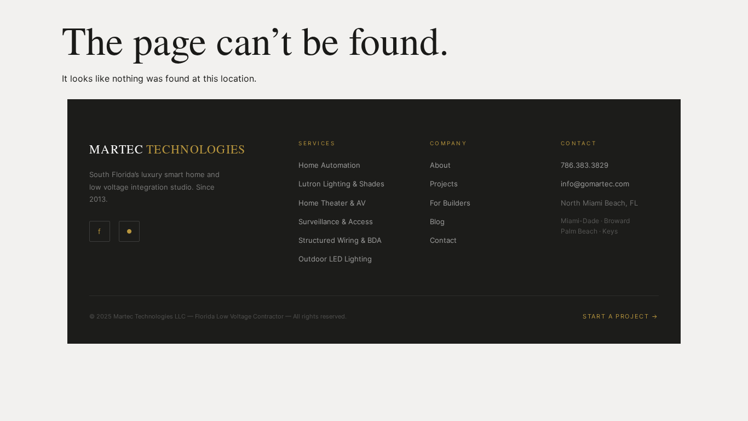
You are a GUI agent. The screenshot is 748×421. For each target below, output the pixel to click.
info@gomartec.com (595, 183)
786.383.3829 (584, 165)
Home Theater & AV (332, 202)
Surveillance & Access (335, 221)
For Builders (450, 202)
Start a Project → (621, 316)
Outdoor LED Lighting (335, 258)
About (440, 165)
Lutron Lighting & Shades (341, 183)
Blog (437, 221)
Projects (444, 183)
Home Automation (329, 165)
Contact (443, 240)
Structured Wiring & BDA (340, 240)
